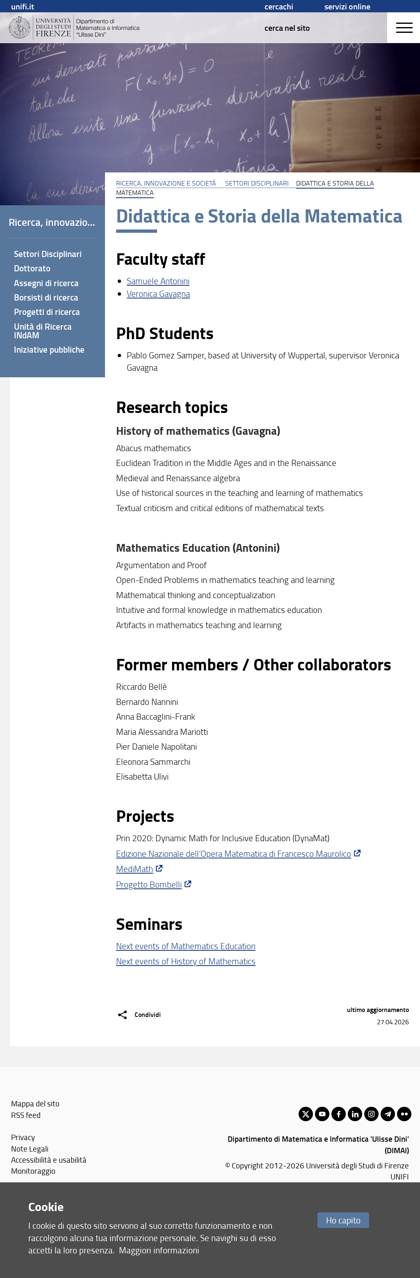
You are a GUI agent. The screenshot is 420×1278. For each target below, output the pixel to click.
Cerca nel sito (287, 27)
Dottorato (32, 268)
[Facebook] (338, 1114)
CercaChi (279, 6)
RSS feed (26, 1114)
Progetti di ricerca (47, 311)
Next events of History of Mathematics (186, 961)
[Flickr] (404, 1114)
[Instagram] (371, 1114)
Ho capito (343, 1220)
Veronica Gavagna (158, 293)
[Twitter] (306, 1114)
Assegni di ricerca (46, 283)
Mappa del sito (35, 1103)
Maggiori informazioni (159, 1250)
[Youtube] (322, 1114)
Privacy (23, 1137)
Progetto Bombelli (149, 884)
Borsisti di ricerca (46, 297)
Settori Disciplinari (257, 183)
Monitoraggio (33, 1170)
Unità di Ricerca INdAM (43, 330)
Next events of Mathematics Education (186, 946)
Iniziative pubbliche (49, 349)
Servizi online (347, 6)
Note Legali (29, 1148)
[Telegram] (388, 1114)
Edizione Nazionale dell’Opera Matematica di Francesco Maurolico (233, 853)
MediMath (134, 868)
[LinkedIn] (355, 1114)
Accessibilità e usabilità (49, 1159)
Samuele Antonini (158, 281)
